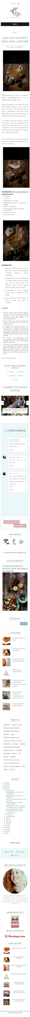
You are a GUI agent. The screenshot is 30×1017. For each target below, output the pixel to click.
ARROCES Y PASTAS (17, 724)
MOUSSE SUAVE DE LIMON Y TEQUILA (14, 796)
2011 (5, 833)
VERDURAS (12, 769)
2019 (5, 783)
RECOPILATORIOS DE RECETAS (12, 760)
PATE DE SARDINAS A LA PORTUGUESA (19, 1000)
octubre (8, 814)
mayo (8, 822)
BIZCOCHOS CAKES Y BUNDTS (11, 731)
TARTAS (23, 766)
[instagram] (11, 3)
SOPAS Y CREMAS (15, 766)
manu (10, 473)
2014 (5, 827)
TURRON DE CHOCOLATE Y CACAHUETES (14, 803)
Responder (11, 449)
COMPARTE (11, 372)
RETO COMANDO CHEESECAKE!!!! (19, 983)
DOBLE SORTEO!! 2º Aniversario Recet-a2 (19, 991)
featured (15, 744)
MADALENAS (7, 753)
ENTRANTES (7, 744)
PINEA (21, 375)
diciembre (9, 790)
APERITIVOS (7, 724)
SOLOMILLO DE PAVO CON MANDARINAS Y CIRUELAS (14, 810)
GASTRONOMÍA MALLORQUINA (11, 747)
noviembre (9, 813)
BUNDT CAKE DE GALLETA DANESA (19, 966)
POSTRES (13, 756)
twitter (16, 855)
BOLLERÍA (6, 734)
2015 (5, 825)
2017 (5, 787)
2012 (5, 831)
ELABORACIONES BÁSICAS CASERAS (13, 740)
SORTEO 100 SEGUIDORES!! (19, 974)
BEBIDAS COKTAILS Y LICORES (11, 728)
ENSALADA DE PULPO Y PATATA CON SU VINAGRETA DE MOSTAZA (15, 568)
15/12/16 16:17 (16, 441)
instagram (10, 852)
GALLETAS (22, 744)
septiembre (9, 816)
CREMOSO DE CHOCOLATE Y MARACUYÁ (15, 793)
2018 (5, 785)
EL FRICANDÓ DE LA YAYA (19, 948)
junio (7, 820)
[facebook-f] (15, 3)
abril (7, 824)
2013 (5, 829)
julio (7, 818)
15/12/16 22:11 (18, 457)
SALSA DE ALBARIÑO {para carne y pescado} (16, 799)
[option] (15, 406)
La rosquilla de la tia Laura (11, 45)
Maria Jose (12, 457)
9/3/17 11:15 (15, 473)
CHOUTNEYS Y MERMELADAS (11, 737)
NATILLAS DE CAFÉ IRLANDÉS (19, 957)
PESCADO (6, 756)
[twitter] (18, 3)
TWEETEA (21, 372)
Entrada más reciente (12, 522)
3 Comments (18, 47)
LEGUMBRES (18, 750)
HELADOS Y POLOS (9, 750)
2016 (5, 788)
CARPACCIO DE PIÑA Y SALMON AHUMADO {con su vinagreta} (15, 806)
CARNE (12, 734)
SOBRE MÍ (6, 766)
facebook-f (21, 852)
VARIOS (5, 769)
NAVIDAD (14, 32)
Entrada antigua (19, 525)
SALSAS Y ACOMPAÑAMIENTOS (11, 763)
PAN (20, 753)
